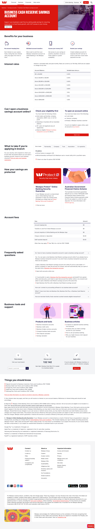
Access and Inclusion (63, 451)
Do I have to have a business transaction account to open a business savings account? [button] (59, 253)
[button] (91, 526)
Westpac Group (45, 451)
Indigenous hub (45, 466)
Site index (60, 463)
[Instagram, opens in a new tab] (21, 486)
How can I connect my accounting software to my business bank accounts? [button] (56, 287)
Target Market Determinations (60, 501)
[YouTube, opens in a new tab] (15, 486)
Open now (8, 27)
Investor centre (45, 456)
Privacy (59, 456)
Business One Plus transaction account (61, 277)
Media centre (44, 458)
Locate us (27, 453)
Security (59, 453)
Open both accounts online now (45, 271)
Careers (43, 453)
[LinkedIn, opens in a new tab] (18, 486)
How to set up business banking (75, 332)
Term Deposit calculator (43, 333)
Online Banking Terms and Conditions (41, 420)
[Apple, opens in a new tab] (83, 485)
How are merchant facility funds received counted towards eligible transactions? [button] (58, 296)
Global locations (45, 475)
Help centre (36, 2)
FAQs (26, 456)
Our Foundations (45, 473)
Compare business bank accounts (46, 331)
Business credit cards (43, 327)
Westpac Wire (45, 461)
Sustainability (44, 463)
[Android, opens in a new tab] (73, 485)
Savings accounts (12, 7)
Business (20, 2)
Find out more (41, 205)
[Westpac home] (4, 2)
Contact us (28, 451)
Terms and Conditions (36, 501)
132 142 (47, 362)
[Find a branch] (27, 368)
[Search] (91, 2)
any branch (76, 127)
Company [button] (56, 146)
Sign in (86, 2)
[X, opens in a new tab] (11, 486)
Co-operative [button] (81, 146)
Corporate (28, 2)
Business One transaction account (54, 268)
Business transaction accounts (45, 324)
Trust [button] (63, 146)
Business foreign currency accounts (47, 329)
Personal (13, 2)
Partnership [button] (47, 146)
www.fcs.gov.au (69, 202)
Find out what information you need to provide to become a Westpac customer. (26, 395)
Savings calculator (42, 336)
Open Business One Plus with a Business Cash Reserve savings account (56, 283)
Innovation (44, 478)
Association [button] (71, 146)
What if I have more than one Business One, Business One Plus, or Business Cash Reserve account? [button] (60, 292)
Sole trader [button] (38, 146)
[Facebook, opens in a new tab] (8, 486)
